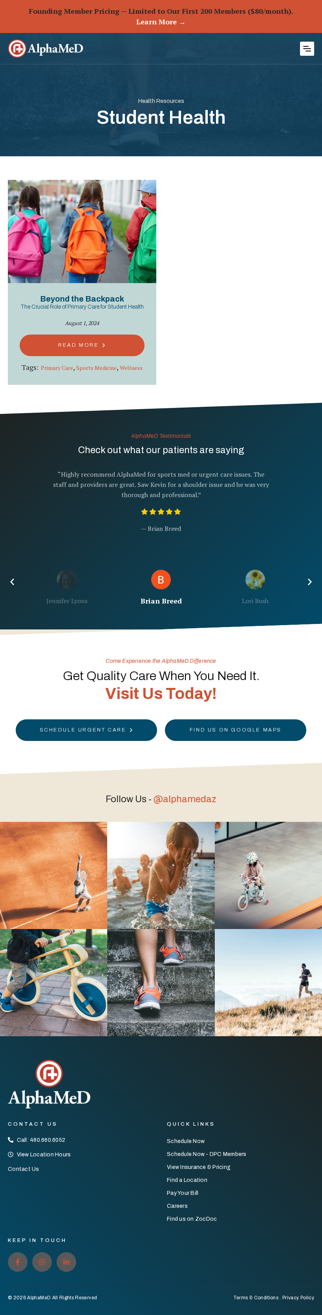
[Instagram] (42, 1262)
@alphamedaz (185, 799)
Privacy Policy (298, 1297)
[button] (307, 49)
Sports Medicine (96, 367)
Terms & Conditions (255, 1297)
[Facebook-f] (17, 1262)
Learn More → (161, 21)
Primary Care (57, 367)
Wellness (131, 367)
